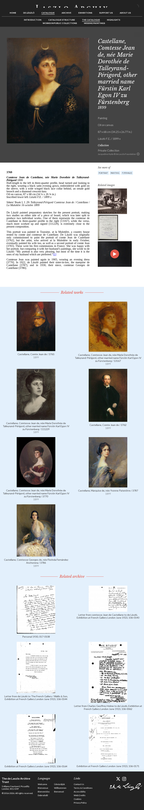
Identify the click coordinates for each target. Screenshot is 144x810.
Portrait (103, 173)
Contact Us (79, 784)
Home (13, 12)
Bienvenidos (44, 791)
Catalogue (48, 12)
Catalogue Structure (61, 19)
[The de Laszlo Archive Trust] (72, 5)
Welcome (42, 784)
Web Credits (80, 795)
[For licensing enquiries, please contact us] (138, 154)
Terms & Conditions (83, 788)
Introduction (32, 19)
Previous (128, 34)
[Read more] (36, 349)
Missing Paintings (94, 23)
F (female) (127, 173)
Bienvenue (43, 788)
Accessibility (80, 791)
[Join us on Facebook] (112, 779)
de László (28, 12)
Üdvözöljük (59, 784)
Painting (115, 173)
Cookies (77, 799)
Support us (106, 12)
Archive (66, 12)
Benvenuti (59, 791)
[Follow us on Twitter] (118, 779)
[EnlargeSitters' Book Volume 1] (108, 227)
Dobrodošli (43, 795)
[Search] (139, 5)
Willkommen (60, 788)
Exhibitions (85, 12)
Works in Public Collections (60, 23)
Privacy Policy (80, 802)
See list (134, 34)
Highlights (113, 19)
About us (125, 12)
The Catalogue (91, 19)
